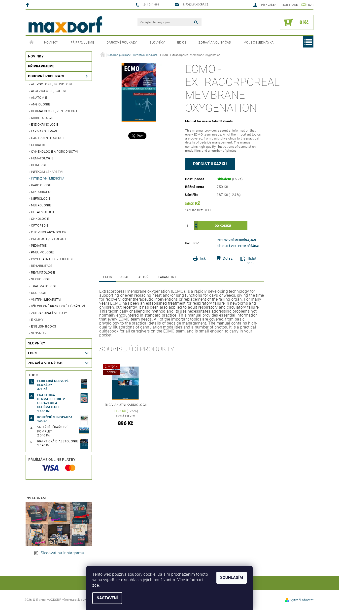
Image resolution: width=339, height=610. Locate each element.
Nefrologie (40, 198)
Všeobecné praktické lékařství (58, 306)
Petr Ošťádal (249, 246)
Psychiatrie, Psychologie (52, 259)
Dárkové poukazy (121, 42)
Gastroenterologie (48, 138)
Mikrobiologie (43, 192)
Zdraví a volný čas (215, 42)
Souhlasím (231, 577)
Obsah (125, 277)
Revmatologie (43, 272)
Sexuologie (41, 279)
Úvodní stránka (32, 42)
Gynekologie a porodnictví (54, 151)
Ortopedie (39, 225)
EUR (310, 4)
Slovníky (157, 42)
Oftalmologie (43, 212)
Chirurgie (39, 165)
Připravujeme (82, 42)
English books (43, 326)
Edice (181, 42)
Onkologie (40, 219)
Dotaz (228, 258)
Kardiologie (41, 185)
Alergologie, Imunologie (52, 84)
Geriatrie (39, 145)
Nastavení (107, 598)
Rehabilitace (42, 266)
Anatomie (39, 97)
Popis (107, 277)
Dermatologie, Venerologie (54, 111)
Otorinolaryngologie (50, 232)
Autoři (143, 277)
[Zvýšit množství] (196, 223)
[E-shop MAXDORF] (65, 24)
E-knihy (37, 320)
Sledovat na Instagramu (62, 553)
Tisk (202, 258)
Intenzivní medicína (47, 178)
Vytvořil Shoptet (301, 600)
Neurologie (41, 205)
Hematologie (42, 158)
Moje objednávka (258, 42)
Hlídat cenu (251, 260)
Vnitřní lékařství (46, 299)
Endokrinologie (44, 124)
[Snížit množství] (196, 228)
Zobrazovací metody (49, 313)
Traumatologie (44, 286)
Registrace (289, 4)
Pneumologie (42, 252)
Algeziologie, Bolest (49, 91)
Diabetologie (42, 118)
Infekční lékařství (47, 172)
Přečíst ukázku (210, 164)
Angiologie (40, 104)
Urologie (39, 293)
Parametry (167, 277)
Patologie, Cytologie (49, 239)
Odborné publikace (46, 76)
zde (95, 585)
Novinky (51, 42)
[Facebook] (28, 4)
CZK (304, 4)
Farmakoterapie (45, 131)
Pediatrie (39, 245)
